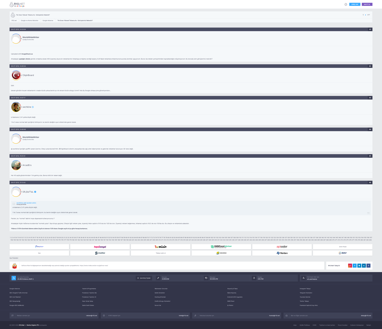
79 (166, 237)
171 (48, 240)
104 (223, 237)
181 (76, 240)
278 (356, 240)
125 (280, 237)
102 (217, 237)
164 (28, 240)
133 (302, 237)
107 (231, 237)
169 (43, 240)
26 (54, 237)
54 (113, 237)
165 (31, 240)
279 (359, 240)
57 (120, 237)
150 (351, 237)
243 (253, 240)
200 (130, 240)
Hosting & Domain (160, 297)
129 (291, 237)
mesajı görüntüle (21, 204)
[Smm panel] (221, 246)
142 (328, 237)
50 (105, 237)
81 (170, 237)
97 (205, 237)
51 (107, 237)
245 (259, 240)
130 (294, 237)
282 (367, 240)
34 (70, 237)
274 (344, 240)
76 (160, 237)
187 (93, 240)
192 (107, 240)
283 (370, 240)
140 (322, 237)
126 (283, 237)
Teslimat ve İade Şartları (327, 325)
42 (88, 237)
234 (227, 240)
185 (87, 240)
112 (245, 237)
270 (333, 240)
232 (221, 240)
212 (165, 240)
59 (124, 237)
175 (59, 240)
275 (347, 240)
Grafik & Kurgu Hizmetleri (162, 301)
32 (66, 237)
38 (79, 237)
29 (60, 237)
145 (336, 237)
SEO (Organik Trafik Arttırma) (18, 293)
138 (317, 237)
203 (139, 240)
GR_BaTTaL (28, 192)
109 (237, 237)
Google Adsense (15, 288)
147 (342, 237)
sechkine (26, 107)
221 (190, 240)
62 (131, 237)
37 (77, 237)
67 (141, 237)
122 (272, 237)
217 (179, 240)
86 (181, 237)
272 (339, 240)
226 (204, 240)
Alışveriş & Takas (232, 288)
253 (283, 240)
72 (152, 237)
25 (52, 237)
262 (309, 240)
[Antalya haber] (221, 253)
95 (200, 237)
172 (51, 240)
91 (192, 237)
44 (92, 237)
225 (201, 240)
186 (90, 240)
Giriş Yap (354, 4)
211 (162, 240)
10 (22, 237)
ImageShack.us (27, 54)
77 (162, 237)
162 (23, 240)
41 (85, 237)
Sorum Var (158, 305)
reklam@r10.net (91, 315)
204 (142, 240)
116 (256, 237)
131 (297, 237)
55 (116, 237)
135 (308, 237)
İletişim (368, 325)
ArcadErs (27, 165)
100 (211, 237)
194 (113, 240)
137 (314, 237)
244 (256, 240)
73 (154, 237)
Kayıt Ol (367, 4)
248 (268, 240)
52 (109, 237)
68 (144, 237)
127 (286, 237)
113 (248, 237)
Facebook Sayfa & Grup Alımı (309, 305)
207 (151, 240)
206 (148, 240)
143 (331, 237)
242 (250, 240)
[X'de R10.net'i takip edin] (355, 266)
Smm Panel (342, 246)
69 (146, 237)
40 (83, 237)
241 (248, 240)
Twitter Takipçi (304, 301)
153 (359, 237)
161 (20, 240)
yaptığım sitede (24, 59)
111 (243, 237)
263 (312, 240)
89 (188, 237)
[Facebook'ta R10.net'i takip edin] (368, 266)
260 (304, 240)
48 (101, 237)
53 (111, 237)
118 (261, 237)
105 (226, 237)
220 (187, 240)
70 (148, 237)
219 (184, 240)
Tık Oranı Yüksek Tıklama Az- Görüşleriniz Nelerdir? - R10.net (17, 4)
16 (33, 237)
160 (17, 240)
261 (307, 240)
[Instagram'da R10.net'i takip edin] (350, 266)
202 (136, 240)
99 (209, 237)
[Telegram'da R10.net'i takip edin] (359, 266)
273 (341, 240)
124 (277, 237)
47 (98, 237)
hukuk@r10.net (274, 315)
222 (192, 240)
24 (49, 237)
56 (118, 237)
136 (311, 237)
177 (65, 240)
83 (175, 237)
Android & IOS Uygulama (234, 297)
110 (240, 237)
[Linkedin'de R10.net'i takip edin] (364, 266)
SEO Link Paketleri (15, 297)
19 (39, 237)
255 (289, 240)
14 (29, 237)
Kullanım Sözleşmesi (356, 325)
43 (90, 237)
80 (168, 237)
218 (181, 240)
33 (68, 237)
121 (269, 237)
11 (24, 237)
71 (150, 237)
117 (258, 237)
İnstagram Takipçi (305, 288)
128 (288, 237)
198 (124, 240)
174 (57, 240)
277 (353, 240)
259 (301, 240)
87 (183, 237)
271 (336, 240)
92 (194, 237)
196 (118, 240)
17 (35, 237)
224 (198, 240)
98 (207, 237)
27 (56, 237)
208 (153, 240)
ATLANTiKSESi (312, 279)
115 (253, 237)
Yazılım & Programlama (89, 288)
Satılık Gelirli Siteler (88, 305)
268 (327, 240)
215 (173, 240)
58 (122, 237)
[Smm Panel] (100, 246)
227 (207, 240)
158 (11, 240)
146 (339, 237)
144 (334, 237)
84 (177, 237)
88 (185, 237)
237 (236, 240)
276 (350, 240)
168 (40, 240)
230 (215, 240)
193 (110, 240)
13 (27, 237)
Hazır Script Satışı (87, 301)
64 (135, 237)
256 (292, 240)
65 (137, 237)
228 (210, 240)
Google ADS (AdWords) (17, 305)
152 (356, 237)
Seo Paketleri (14, 258)
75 (158, 237)
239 (242, 240)
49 (103, 237)
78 (164, 237)
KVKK (314, 325)
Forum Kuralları (342, 325)
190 (101, 240)
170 (46, 240)
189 (99, 240)
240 (245, 240)
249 (271, 240)
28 (58, 237)
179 (70, 240)
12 (25, 237)
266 (321, 240)
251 (277, 240)
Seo (39, 253)
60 (126, 237)
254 (286, 240)
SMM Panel (230, 301)
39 (81, 237)
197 (121, 240)
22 (45, 237)
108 (234, 237)
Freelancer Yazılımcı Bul (89, 293)
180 (73, 240)
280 (361, 240)
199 (127, 240)
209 (156, 240)
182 (79, 240)
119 (264, 237)
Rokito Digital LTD (33, 325)
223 (195, 240)
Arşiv (295, 325)
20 (41, 237)
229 (212, 240)
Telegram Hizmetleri (306, 293)
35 (73, 237)
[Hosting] (39, 246)
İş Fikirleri (230, 305)
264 (315, 240)
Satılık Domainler (160, 293)
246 (262, 240)
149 (348, 237)
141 (325, 237)
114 (250, 237)
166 (34, 240)
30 (62, 237)
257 (295, 240)
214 (170, 240)
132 (299, 237)
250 (274, 240)
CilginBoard (28, 75)
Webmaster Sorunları (161, 288)
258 (298, 240)
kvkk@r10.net (183, 315)
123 (274, 237)
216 (176, 240)
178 (67, 240)
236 (233, 240)
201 (133, 240)
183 (81, 240)
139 (319, 237)
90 (190, 237)
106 (229, 237)
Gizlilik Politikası (305, 325)
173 (54, 240)
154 (362, 237)
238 (239, 240)
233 (224, 240)
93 (196, 237)
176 (62, 240)
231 (218, 240)
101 (214, 237)
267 (324, 240)
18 (37, 237)
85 (179, 237)
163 (26, 240)
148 (345, 237)
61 (128, 237)
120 (266, 237)
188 (96, 240)
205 (145, 240)
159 (14, 240)
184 (84, 240)
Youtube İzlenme (305, 297)
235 (230, 240)
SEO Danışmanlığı (15, 301)
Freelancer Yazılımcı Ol (89, 297)
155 (365, 237)
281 (364, 240)
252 (280, 240)
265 (318, 240)
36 (75, 237)
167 (37, 240)
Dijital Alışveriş (231, 293)
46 (96, 237)
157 (371, 237)
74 (156, 237)
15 (31, 237)
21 (43, 237)
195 (116, 240)
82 (172, 237)
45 (94, 237)
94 (198, 237)
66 (139, 237)
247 (265, 240)
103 (220, 237)
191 (104, 240)
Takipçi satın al (161, 253)
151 (354, 237)
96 (203, 237)
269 (330, 240)
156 (368, 237)
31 (64, 237)
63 (133, 237)
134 (305, 237)
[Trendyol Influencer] (160, 246)
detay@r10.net (366, 315)
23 (47, 237)
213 (167, 240)
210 (159, 240)
